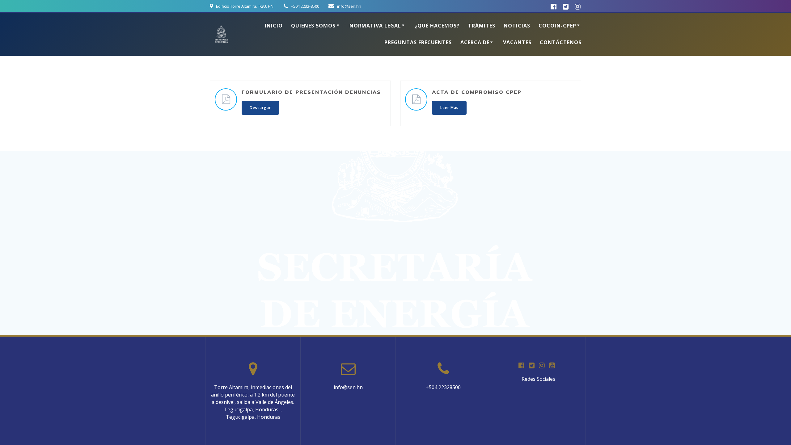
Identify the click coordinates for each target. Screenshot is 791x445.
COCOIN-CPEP (557, 25)
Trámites (481, 25)
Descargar (260, 107)
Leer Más (449, 107)
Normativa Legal (375, 25)
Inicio (274, 25)
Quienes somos (313, 25)
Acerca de (474, 42)
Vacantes (517, 42)
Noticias (517, 25)
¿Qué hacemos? (437, 25)
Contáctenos (561, 42)
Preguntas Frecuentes (418, 42)
